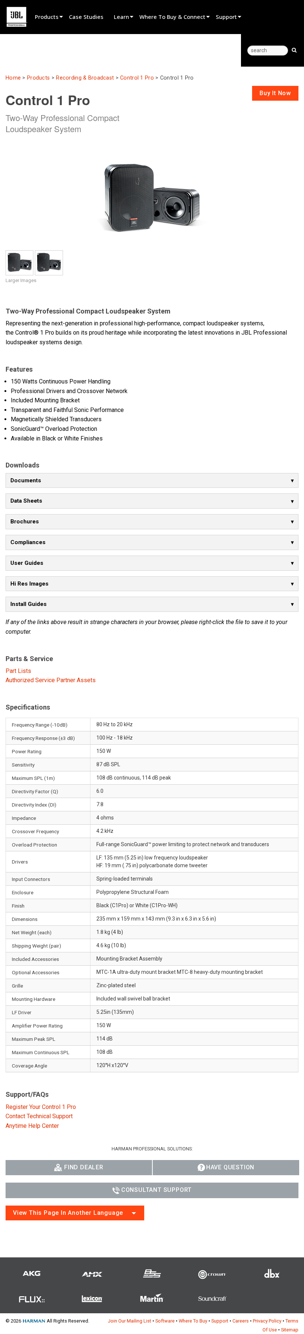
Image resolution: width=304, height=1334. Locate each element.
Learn (121, 16)
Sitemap (289, 1330)
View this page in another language (68, 1212)
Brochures (24, 521)
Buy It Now (275, 93)
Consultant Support (156, 1189)
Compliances (28, 542)
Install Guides (28, 604)
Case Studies (86, 16)
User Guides (26, 563)
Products (47, 16)
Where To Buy (193, 1321)
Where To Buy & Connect (172, 16)
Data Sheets (26, 500)
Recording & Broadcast (85, 78)
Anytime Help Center (32, 1125)
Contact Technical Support (39, 1116)
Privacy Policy (267, 1321)
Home (13, 78)
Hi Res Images (29, 583)
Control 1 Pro (137, 78)
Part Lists (18, 670)
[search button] (294, 49)
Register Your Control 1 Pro (41, 1106)
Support (226, 16)
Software (165, 1321)
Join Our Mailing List (129, 1321)
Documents (25, 480)
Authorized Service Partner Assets (51, 680)
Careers (240, 1321)
